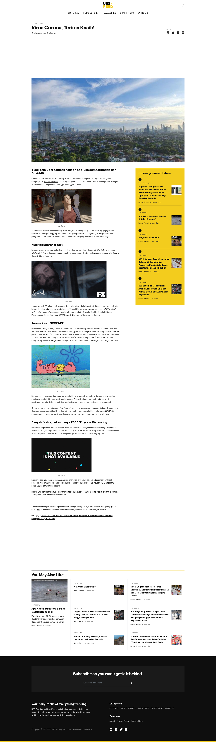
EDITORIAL (73, 13)
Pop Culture (37, 23)
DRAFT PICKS (127, 13)
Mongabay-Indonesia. (91, 315)
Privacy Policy (123, 721)
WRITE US (143, 13)
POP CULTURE (90, 13)
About (112, 721)
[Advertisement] (108, 59)
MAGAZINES (110, 13)
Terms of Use (137, 721)
